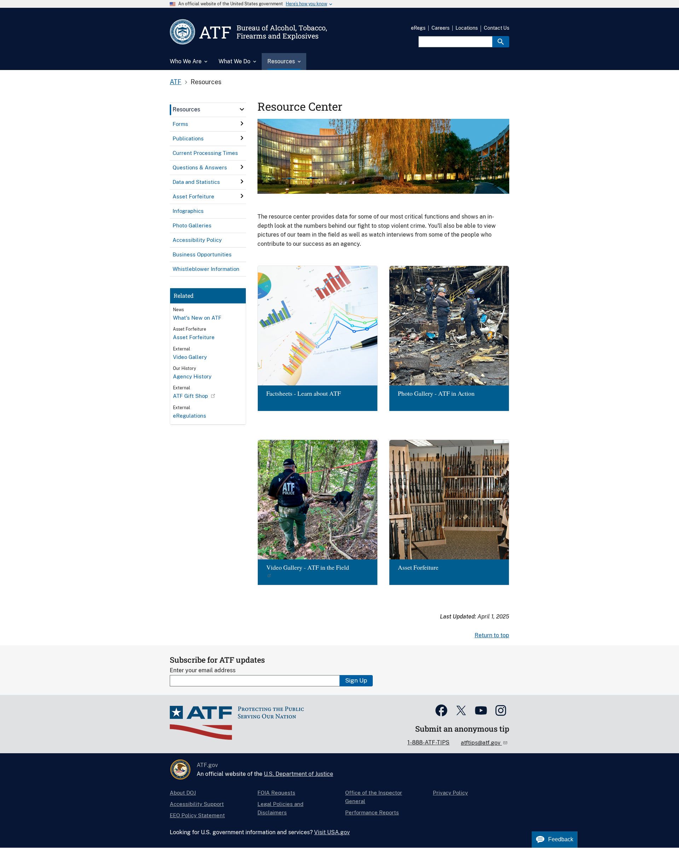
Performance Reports (372, 812)
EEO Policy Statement (197, 815)
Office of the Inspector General (373, 797)
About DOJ (183, 793)
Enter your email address (203, 670)
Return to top (492, 635)
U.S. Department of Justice (298, 774)
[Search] (500, 41)
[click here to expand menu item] (242, 109)
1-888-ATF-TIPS (428, 742)
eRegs (418, 27)
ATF (175, 82)
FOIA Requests (276, 793)
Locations (466, 27)
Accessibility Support (197, 804)
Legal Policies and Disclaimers (280, 808)
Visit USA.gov (332, 832)
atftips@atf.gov (481, 742)
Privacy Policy (450, 793)
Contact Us (496, 27)
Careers (440, 27)
